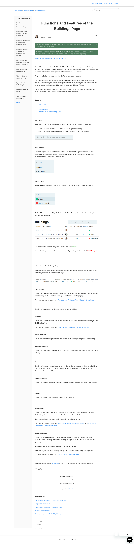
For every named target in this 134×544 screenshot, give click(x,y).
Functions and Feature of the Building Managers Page (23, 42)
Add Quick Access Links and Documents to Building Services (22, 62)
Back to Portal (108, 3)
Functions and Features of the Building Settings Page (76, 300)
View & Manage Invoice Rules (21, 97)
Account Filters (43, 107)
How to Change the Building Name (22, 70)
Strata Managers (28, 10)
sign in (40, 529)
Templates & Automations (42, 504)
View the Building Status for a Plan (21, 77)
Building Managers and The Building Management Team (51, 514)
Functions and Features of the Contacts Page (48, 507)
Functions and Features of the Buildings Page (50, 58)
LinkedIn (41, 469)
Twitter (38, 469)
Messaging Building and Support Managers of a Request (22, 52)
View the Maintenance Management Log (71, 423)
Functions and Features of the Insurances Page (21, 25)
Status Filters (43, 109)
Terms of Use (72, 539)
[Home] (17, 4)
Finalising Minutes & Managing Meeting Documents (22, 33)
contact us (55, 463)
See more (18, 102)
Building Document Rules (22, 91)
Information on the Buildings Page (49, 112)
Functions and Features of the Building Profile (73, 327)
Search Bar (42, 104)
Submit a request (97, 3)
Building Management (40, 10)
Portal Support (18, 10)
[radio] (62, 480)
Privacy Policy (62, 539)
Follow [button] (95, 35)
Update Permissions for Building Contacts (22, 84)
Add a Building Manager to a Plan (69, 455)
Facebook (36, 469)
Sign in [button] (116, 3)
